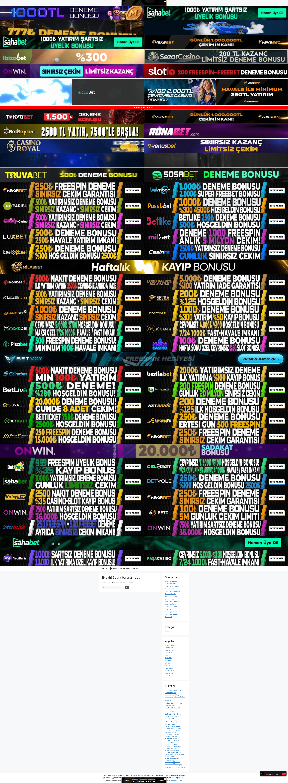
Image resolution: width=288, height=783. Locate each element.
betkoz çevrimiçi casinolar (172, 762)
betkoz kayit (167, 728)
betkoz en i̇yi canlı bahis (169, 709)
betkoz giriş (171, 721)
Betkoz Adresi (169, 609)
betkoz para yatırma (171, 738)
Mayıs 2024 (168, 676)
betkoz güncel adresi (172, 726)
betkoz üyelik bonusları (169, 765)
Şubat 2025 (168, 655)
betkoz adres (170, 693)
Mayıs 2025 (168, 653)
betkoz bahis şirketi (179, 697)
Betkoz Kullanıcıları (170, 594)
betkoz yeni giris (170, 756)
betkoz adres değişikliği (172, 695)
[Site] (72, 190)
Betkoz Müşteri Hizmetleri (172, 591)
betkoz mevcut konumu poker (170, 732)
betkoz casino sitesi (172, 708)
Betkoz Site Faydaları (171, 614)
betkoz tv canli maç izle (173, 752)
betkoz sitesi (169, 742)
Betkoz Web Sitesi (170, 583)
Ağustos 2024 (169, 668)
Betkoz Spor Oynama (171, 612)
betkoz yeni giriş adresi (172, 758)
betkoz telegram (170, 750)
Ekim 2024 (168, 663)
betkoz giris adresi (173, 714)
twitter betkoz (169, 767)
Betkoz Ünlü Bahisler (171, 606)
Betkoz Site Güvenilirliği (172, 601)
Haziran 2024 (169, 673)
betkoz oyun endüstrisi (172, 734)
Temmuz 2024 (169, 670)
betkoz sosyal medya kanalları (171, 748)
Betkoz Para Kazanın (171, 596)
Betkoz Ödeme (169, 589)
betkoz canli (168, 700)
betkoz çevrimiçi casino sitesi (173, 764)
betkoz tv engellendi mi (169, 754)
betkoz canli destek (173, 703)
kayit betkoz (178, 766)
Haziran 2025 (169, 650)
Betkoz (167, 631)
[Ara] (127, 587)
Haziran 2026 (169, 647)
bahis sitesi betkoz (172, 690)
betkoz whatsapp (180, 754)
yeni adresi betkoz (179, 767)
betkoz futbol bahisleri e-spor (170, 711)
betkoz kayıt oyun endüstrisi (175, 728)
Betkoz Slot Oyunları (171, 581)
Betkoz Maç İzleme (170, 604)
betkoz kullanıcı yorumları (172, 730)
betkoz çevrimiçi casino (169, 760)
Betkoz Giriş (168, 617)
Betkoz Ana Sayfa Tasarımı (173, 586)
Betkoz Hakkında (170, 599)
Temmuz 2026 (169, 645)
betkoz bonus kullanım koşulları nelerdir (172, 699)
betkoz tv (178, 750)
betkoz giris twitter (172, 716)
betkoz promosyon (172, 740)
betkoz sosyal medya (171, 744)
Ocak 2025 (168, 658)
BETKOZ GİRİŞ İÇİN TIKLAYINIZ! (144, 107)
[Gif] (144, 267)
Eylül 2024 (168, 665)
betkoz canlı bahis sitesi (169, 705)
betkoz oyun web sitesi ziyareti (171, 736)
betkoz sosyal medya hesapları (174, 746)
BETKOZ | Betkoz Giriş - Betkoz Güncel (120, 568)
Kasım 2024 (168, 660)
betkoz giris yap (169, 718)
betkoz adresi (169, 697)
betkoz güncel (170, 724)
